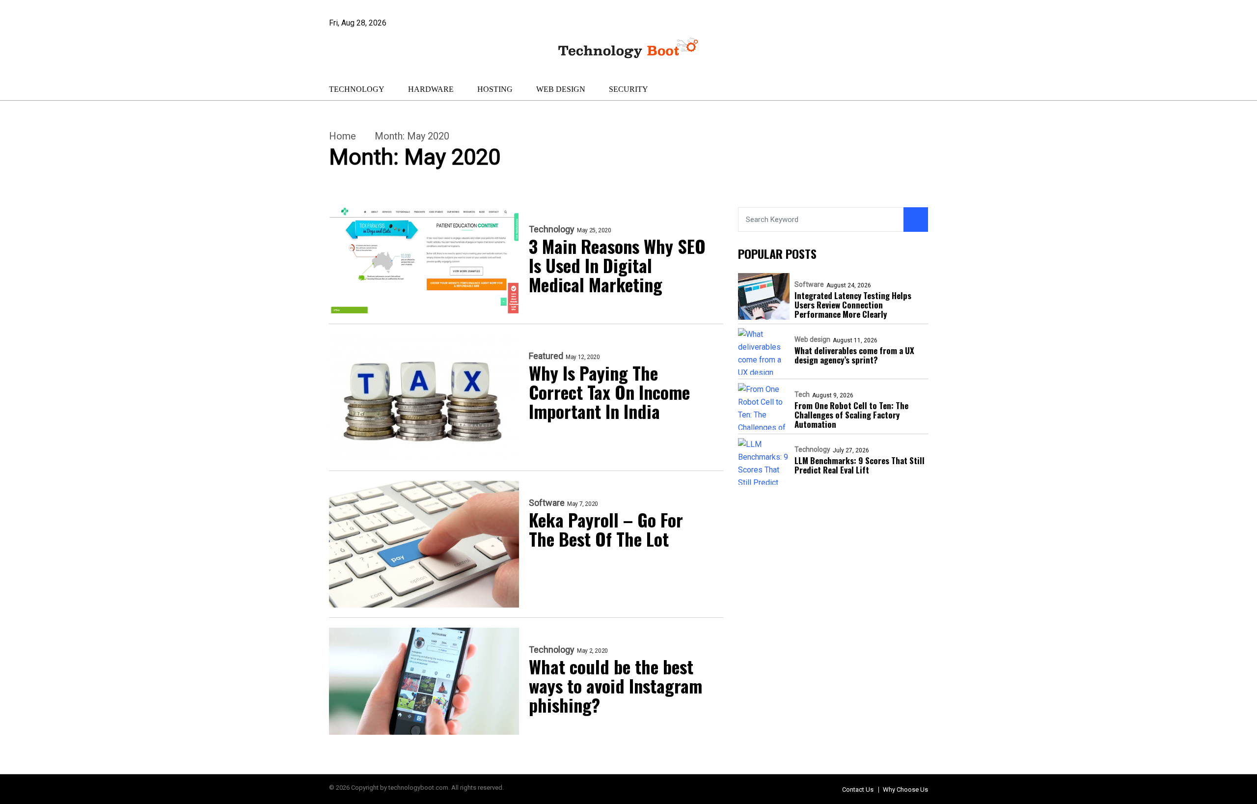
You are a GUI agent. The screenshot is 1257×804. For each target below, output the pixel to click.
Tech (802, 394)
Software (547, 503)
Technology (356, 89)
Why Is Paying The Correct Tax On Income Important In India (609, 391)
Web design (560, 89)
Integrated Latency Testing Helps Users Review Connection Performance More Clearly (852, 305)
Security (628, 89)
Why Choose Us (905, 789)
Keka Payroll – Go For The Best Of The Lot (606, 529)
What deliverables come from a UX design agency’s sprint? (854, 355)
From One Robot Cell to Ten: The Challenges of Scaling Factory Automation (851, 415)
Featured (546, 356)
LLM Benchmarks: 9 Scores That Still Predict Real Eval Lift (859, 465)
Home (342, 136)
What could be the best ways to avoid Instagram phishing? (615, 685)
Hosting (495, 89)
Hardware (431, 89)
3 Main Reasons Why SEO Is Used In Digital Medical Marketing (617, 265)
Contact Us (858, 789)
